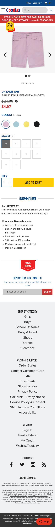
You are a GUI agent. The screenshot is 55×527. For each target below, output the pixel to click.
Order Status (27, 365)
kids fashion (48, 483)
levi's (34, 499)
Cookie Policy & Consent (27, 402)
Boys (27, 322)
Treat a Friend (27, 435)
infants (12, 496)
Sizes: (5, 135)
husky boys (16, 492)
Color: (6, 114)
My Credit (27, 440)
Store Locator (27, 386)
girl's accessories (44, 490)
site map (37, 503)
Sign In (36, 3)
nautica (30, 499)
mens (37, 496)
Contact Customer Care (27, 371)
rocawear (7, 501)
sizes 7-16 (32, 497)
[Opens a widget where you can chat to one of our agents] (44, 522)
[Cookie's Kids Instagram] (33, 465)
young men (24, 492)
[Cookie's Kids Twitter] (22, 465)
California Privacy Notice (27, 397)
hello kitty (40, 499)
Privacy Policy (27, 391)
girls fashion (25, 503)
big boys (9, 492)
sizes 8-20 (31, 496)
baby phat (13, 499)
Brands (28, 343)
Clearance (27, 348)
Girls (27, 316)
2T (6, 144)
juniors (35, 490)
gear (20, 494)
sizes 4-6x (25, 497)
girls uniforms (42, 501)
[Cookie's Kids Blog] (44, 465)
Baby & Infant (27, 332)
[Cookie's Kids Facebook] (11, 465)
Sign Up (47, 292)
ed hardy (24, 499)
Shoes (27, 337)
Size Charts (27, 381)
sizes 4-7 (24, 496)
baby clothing (6, 485)
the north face (48, 499)
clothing (10, 494)
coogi (19, 499)
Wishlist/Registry (27, 445)
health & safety (28, 494)
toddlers (18, 496)
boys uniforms (33, 501)
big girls (20, 490)
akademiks (5, 499)
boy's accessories (34, 492)
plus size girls (28, 490)
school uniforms (37, 483)
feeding (16, 494)
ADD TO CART (33, 183)
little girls (14, 490)
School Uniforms (27, 327)
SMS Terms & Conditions (27, 407)
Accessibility (27, 412)
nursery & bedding (40, 494)
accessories (43, 496)
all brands (14, 501)
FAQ (27, 376)
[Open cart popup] (52, 3)
